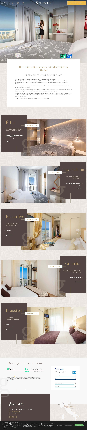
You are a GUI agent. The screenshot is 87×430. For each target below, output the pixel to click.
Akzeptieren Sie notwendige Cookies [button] (65, 425)
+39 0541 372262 (15, 411)
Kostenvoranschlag (77, 3)
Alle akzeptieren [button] (79, 425)
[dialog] (43, 425)
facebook (10, 417)
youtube (16, 417)
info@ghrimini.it (15, 414)
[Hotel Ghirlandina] (43, 2)
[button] (29, 428)
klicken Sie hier (16, 427)
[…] (10, 380)
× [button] (85, 421)
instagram (13, 417)
